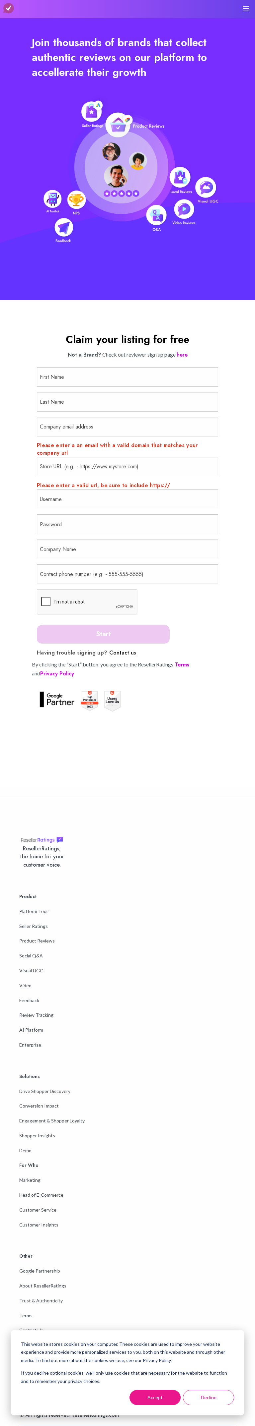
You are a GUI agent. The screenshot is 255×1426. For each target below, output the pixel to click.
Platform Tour (33, 911)
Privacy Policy (57, 673)
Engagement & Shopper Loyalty (52, 1120)
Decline (208, 1397)
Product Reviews (37, 940)
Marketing (30, 1180)
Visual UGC (31, 970)
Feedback (29, 1000)
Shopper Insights (37, 1135)
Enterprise (30, 1045)
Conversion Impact (39, 1106)
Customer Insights (38, 1224)
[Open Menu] (246, 8)
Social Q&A (31, 955)
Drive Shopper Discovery (44, 1091)
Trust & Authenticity (41, 1300)
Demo (25, 1150)
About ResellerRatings (42, 1285)
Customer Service (37, 1210)
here (182, 355)
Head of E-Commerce (41, 1195)
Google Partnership (39, 1271)
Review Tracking (36, 1015)
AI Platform (31, 1030)
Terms (181, 664)
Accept (155, 1397)
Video (25, 985)
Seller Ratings (33, 926)
